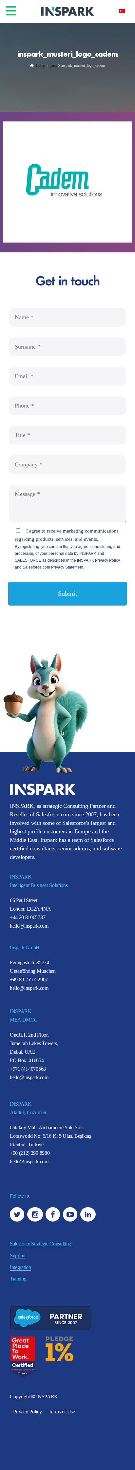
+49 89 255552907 (29, 979)
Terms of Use (61, 1411)
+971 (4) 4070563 (28, 1069)
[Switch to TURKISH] (122, 11)
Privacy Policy (27, 1411)
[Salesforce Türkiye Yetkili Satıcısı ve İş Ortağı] (67, 11)
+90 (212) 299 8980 (29, 1153)
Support (18, 1255)
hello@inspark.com (29, 926)
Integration (20, 1267)
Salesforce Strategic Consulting (40, 1243)
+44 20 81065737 (27, 917)
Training (18, 1278)
